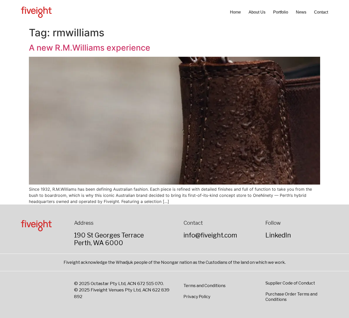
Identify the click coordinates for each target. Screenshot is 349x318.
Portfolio (280, 12)
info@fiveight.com (210, 235)
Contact (321, 12)
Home (235, 12)
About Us (257, 12)
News (301, 12)
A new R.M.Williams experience (89, 48)
